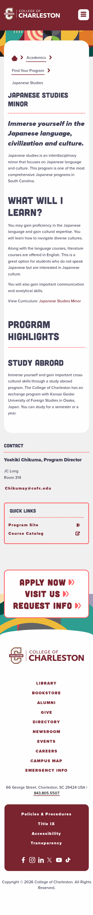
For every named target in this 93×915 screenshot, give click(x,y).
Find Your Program (28, 70)
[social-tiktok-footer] (68, 862)
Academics (36, 57)
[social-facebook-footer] (23, 862)
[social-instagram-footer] (32, 862)
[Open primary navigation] (83, 14)
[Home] (14, 58)
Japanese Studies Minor (60, 301)
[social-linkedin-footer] (41, 862)
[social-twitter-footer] (50, 862)
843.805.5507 (46, 793)
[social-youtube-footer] (59, 862)
